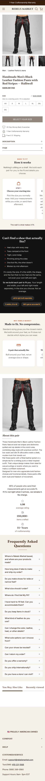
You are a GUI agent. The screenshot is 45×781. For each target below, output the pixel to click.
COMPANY (7, 738)
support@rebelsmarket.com (20, 760)
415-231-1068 (18, 764)
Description (8, 141)
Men (4, 70)
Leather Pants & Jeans (17, 70)
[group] (22, 2)
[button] (36, 9)
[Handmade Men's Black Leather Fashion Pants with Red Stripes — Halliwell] (7, 61)
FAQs (4, 148)
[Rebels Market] (22, 9)
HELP (5, 747)
